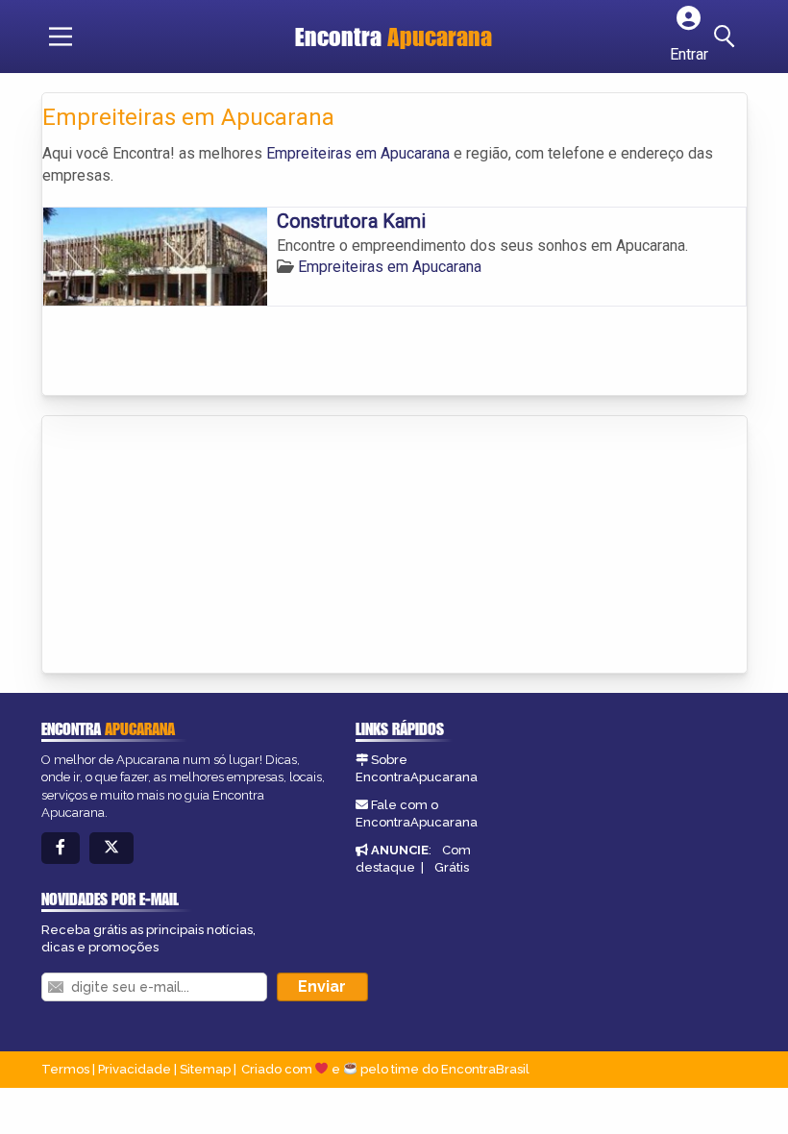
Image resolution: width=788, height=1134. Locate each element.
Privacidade (134, 1069)
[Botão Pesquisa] (727, 36)
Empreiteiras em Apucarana (358, 153)
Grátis (451, 867)
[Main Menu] (60, 36)
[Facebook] (60, 848)
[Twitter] (111, 848)
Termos (65, 1069)
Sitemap (205, 1069)
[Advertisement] (186, 546)
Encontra (393, 36)
